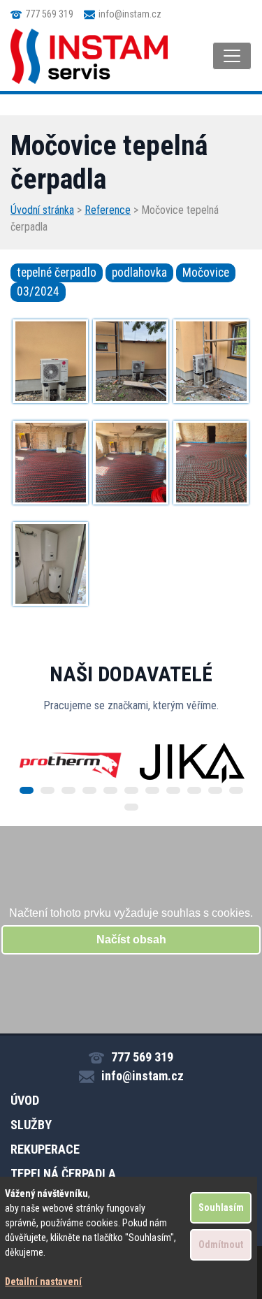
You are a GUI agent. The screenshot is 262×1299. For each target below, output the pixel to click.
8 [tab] (173, 790)
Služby (31, 1124)
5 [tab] (110, 790)
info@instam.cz (130, 14)
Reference (108, 210)
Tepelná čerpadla (63, 1173)
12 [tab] (131, 807)
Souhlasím (221, 1207)
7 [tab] (152, 790)
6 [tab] (131, 790)
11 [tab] (236, 790)
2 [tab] (47, 790)
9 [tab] (194, 790)
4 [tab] (89, 790)
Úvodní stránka (42, 210)
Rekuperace (45, 1149)
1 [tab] (27, 790)
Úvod (24, 1100)
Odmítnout (220, 1244)
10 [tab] (215, 790)
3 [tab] (68, 790)
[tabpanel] (70, 763)
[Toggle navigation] (232, 56)
